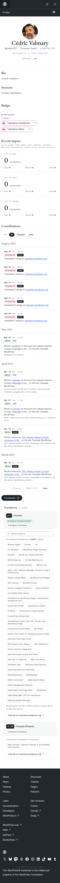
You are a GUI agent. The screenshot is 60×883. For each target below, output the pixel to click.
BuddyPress (10, 839)
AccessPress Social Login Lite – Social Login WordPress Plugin (26, 622)
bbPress (8, 834)
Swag (35, 815)
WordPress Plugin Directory (34, 550)
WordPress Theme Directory (31, 555)
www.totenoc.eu (20, 53)
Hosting (7, 786)
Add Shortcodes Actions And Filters (23, 654)
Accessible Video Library (18, 593)
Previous (17, 488)
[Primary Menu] (54, 12)
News (6, 781)
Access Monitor (42, 588)
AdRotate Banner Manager (19, 700)
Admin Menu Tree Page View (20, 690)
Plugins (34, 786)
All (12, 235)
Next (45, 488)
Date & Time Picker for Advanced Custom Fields (28, 634)
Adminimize (41, 690)
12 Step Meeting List (34, 560)
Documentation (11, 805)
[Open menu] (55, 4)
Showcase (36, 776)
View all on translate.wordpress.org (24, 715)
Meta (31, 235)
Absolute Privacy (30, 583)
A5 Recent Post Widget (40, 578)
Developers (8, 810)
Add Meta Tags (14, 665)
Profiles (6, 12)
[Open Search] (47, 4)
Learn (6, 800)
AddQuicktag (31, 675)
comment (16, 346)
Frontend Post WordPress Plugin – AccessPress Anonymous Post (28, 599)
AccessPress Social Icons (18, 616)
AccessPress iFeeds (36, 606)
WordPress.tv (11, 815)
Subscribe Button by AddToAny (21, 670)
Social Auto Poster (16, 606)
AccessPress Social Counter (32, 611)
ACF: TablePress (41, 644)
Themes (35, 781)
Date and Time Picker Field (19, 639)
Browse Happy (14, 544)
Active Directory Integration (19, 649)
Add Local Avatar (38, 659)
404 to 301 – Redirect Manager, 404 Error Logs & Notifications (29, 571)
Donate (36, 810)
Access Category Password (19, 588)
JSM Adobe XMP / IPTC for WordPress (24, 695)
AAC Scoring (13, 583)
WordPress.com (12, 825)
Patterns (35, 791)
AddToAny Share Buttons (35, 665)
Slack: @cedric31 (39, 53)
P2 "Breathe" (13, 550)
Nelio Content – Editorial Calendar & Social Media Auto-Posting (29, 746)
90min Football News (17, 578)
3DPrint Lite (41, 565)
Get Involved (37, 800)
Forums (28, 544)
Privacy (6, 791)
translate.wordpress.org (36, 258)
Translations (11, 498)
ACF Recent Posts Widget (19, 644)
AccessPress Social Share (19, 629)
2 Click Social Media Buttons (20, 565)
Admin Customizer (15, 680)
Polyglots (21, 235)
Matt (7, 829)
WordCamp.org (14, 560)
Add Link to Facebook (17, 659)
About (6, 776)
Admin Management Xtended (20, 685)
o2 (36, 544)
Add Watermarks (15, 675)
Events (34, 805)
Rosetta (11, 555)
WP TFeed (38, 629)
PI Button (11, 611)
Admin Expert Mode (36, 680)
